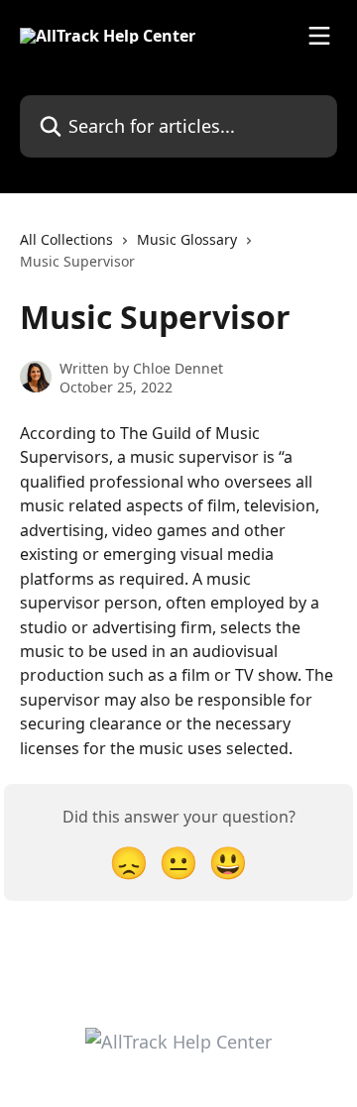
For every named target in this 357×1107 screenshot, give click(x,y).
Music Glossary (187, 239)
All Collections (66, 239)
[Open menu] (319, 36)
